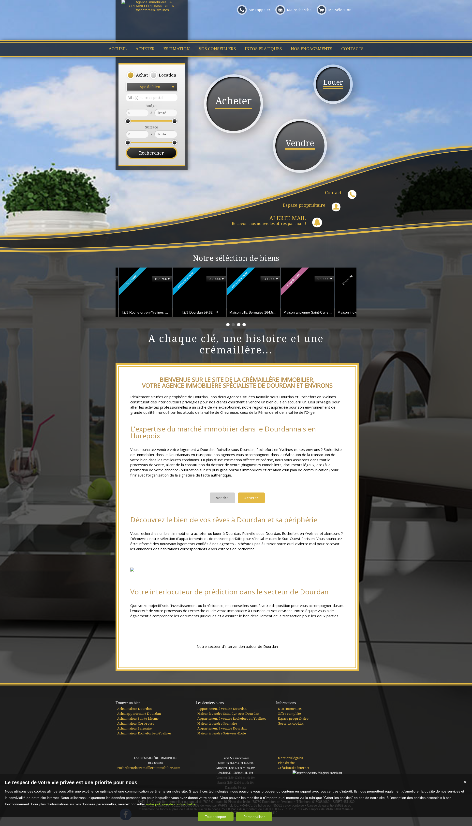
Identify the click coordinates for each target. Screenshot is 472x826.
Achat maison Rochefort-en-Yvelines (144, 733)
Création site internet (293, 768)
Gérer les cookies (291, 723)
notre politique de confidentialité (170, 804)
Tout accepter (215, 817)
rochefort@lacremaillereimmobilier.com (148, 768)
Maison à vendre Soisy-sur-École (221, 733)
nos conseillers (237, 605)
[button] (137, 75)
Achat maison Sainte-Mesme (138, 718)
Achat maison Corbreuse (135, 723)
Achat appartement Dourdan (139, 713)
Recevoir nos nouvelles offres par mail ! (269, 220)
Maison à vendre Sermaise (217, 723)
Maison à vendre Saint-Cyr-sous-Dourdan (228, 713)
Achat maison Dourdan (134, 709)
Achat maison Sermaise (134, 728)
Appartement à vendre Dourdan (222, 709)
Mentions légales (290, 758)
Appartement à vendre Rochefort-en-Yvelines (231, 718)
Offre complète (289, 713)
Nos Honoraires (290, 709)
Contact (333, 192)
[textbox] (151, 97)
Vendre (222, 497)
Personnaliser (254, 817)
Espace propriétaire (304, 205)
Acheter (251, 497)
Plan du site (286, 763)
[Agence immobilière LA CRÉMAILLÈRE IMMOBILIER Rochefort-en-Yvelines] (151, 10)
